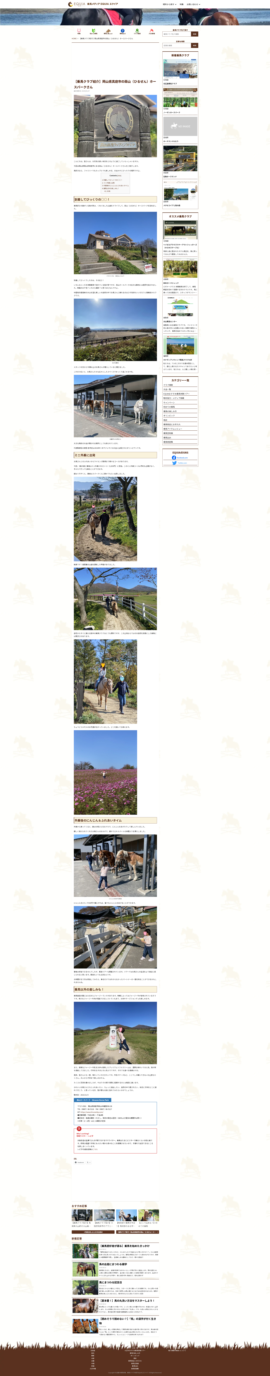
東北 (92, 1353)
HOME (74, 38)
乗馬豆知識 (168, 433)
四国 (92, 1366)
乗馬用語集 (168, 441)
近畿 (92, 1361)
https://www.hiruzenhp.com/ (92, 1112)
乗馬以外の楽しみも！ (110, 188)
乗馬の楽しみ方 (170, 411)
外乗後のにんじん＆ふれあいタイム (115, 185)
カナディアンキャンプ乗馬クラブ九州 (177, 359)
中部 (92, 1358)
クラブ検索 (168, 385)
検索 (194, 34)
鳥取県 (165, 317)
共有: (107, 191)
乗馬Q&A (167, 437)
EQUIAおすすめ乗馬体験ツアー (176, 393)
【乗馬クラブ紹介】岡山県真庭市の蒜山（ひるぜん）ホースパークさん (137, 1232)
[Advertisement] (111, 59)
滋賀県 (165, 201)
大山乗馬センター (170, 321)
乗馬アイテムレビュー (172, 428)
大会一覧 (167, 389)
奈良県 (165, 172)
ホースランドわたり (170, 141)
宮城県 (165, 137)
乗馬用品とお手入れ (171, 424)
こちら (95, 1149)
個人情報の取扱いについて (177, 1350)
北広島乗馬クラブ (170, 83)
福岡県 (165, 356)
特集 (182, 4)
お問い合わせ (192, 4)
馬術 (165, 420)
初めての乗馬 (169, 406)
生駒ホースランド (170, 176)
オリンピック (169, 415)
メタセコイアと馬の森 (171, 205)
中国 (92, 1363)
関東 (92, 1356)
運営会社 (177, 1348)
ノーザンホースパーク (171, 112)
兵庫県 (165, 279)
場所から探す (168, 4)
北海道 (165, 79)
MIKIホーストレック (171, 283)
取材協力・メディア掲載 (173, 398)
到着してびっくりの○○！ (112, 180)
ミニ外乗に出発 (108, 183)
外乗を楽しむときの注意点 (94, 1232)
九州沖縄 (93, 1369)
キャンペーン (169, 402)
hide (119, 175)
